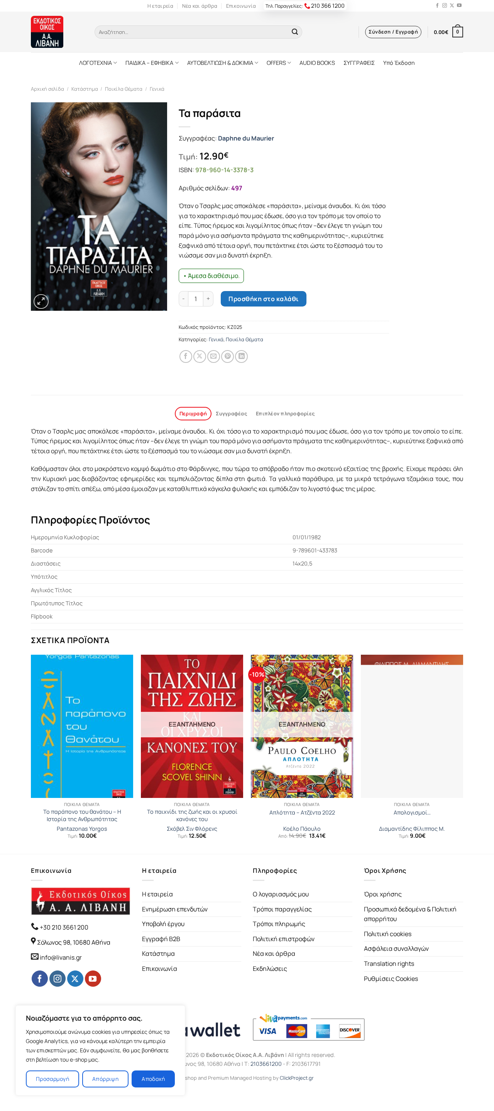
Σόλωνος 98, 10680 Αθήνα (73, 942)
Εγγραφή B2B (161, 939)
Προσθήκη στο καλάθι (263, 299)
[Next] (463, 753)
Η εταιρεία (160, 5)
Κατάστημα (84, 88)
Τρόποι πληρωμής (279, 924)
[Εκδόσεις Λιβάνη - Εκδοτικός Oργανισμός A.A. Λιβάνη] (57, 32)
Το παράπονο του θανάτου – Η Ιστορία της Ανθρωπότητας (82, 815)
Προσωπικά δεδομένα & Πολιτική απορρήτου (410, 914)
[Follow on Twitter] (452, 5)
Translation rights (389, 963)
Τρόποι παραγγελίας (282, 909)
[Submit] (294, 32)
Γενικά (157, 88)
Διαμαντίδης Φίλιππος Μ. (412, 828)
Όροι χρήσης (383, 894)
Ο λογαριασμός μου (281, 894)
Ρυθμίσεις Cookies (391, 978)
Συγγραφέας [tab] (231, 413)
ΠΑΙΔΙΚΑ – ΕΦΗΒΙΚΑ (149, 62)
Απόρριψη (105, 1078)
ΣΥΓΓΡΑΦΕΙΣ (359, 62)
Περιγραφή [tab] (193, 413)
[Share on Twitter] (199, 356)
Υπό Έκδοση (399, 62)
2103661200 (266, 1063)
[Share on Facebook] (185, 356)
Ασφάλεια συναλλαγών (396, 948)
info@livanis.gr (61, 957)
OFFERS (276, 62)
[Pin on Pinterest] (227, 356)
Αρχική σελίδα (47, 88)
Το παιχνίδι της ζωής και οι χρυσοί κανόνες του (192, 815)
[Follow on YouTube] (459, 5)
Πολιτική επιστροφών (284, 939)
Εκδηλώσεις (270, 968)
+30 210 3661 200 (63, 927)
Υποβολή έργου (163, 924)
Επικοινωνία (241, 5)
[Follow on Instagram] (444, 5)
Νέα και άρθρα (199, 5)
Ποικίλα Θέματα (123, 88)
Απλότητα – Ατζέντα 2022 (302, 812)
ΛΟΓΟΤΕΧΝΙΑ (95, 62)
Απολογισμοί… (412, 812)
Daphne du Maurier (246, 138)
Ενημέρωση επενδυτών (175, 909)
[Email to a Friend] (213, 356)
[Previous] (31, 753)
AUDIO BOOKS (317, 62)
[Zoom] (41, 301)
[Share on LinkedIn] (241, 356)
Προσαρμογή (52, 1078)
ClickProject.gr (297, 1077)
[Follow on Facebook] (437, 5)
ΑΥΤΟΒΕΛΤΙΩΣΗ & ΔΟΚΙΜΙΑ (220, 62)
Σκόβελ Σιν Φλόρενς (192, 828)
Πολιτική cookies (387, 934)
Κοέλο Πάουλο (302, 828)
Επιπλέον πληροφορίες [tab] (285, 413)
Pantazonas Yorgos (82, 828)
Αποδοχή (153, 1078)
